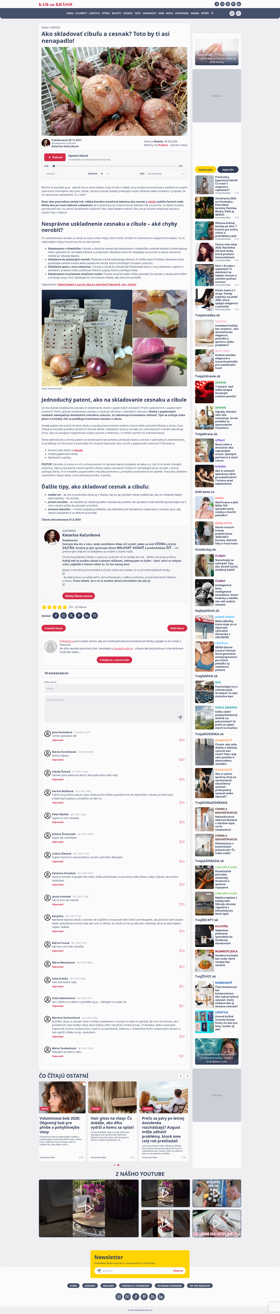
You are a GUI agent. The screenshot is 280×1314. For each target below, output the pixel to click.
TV (212, 13)
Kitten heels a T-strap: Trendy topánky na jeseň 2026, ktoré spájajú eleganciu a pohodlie (226, 298)
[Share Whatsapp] (63, 615)
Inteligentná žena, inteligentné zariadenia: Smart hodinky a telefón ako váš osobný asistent (226, 595)
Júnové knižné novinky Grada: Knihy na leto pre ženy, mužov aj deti (226, 1023)
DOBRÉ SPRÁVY (225, 617)
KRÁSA (69, 13)
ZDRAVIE (128, 13)
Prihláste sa (67, 641)
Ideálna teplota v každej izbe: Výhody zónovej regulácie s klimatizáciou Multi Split (226, 905)
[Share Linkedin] (87, 615)
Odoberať (178, 1270)
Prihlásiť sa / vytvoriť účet (114, 660)
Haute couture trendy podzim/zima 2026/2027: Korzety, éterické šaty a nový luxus (226, 535)
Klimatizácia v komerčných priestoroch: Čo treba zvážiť (225, 848)
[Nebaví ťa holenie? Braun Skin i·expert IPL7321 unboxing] (166, 1223)
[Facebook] (217, 4)
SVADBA (195, 13)
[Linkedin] (239, 4)
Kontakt (90, 1285)
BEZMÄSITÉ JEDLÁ (226, 951)
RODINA (220, 466)
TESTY (137, 13)
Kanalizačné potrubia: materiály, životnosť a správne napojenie (223, 879)
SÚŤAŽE (205, 13)
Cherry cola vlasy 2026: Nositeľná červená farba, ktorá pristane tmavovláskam (226, 251)
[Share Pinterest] (79, 615)
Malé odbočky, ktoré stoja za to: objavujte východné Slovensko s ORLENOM (226, 629)
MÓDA (169, 13)
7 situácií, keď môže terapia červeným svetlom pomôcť (225, 391)
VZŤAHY (106, 13)
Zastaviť (50, 173)
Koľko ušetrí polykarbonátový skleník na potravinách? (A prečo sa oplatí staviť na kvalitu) (226, 719)
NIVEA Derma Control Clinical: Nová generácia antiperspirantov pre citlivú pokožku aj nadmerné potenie (226, 659)
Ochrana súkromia (169, 1285)
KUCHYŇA (221, 926)
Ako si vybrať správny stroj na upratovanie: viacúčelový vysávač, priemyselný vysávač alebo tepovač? (225, 785)
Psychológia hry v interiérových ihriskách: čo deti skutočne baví (226, 691)
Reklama (108, 1285)
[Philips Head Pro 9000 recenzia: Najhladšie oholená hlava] (217, 1193)
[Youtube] (222, 4)
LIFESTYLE (94, 13)
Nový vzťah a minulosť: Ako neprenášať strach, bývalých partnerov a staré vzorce (226, 452)
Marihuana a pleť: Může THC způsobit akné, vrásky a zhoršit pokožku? (227, 509)
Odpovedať (58, 740)
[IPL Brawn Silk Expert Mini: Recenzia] (217, 1223)
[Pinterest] (233, 4)
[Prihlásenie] (232, 13)
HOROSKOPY (149, 13)
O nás (73, 1285)
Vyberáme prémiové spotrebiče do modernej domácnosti (224, 937)
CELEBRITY (81, 13)
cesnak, (78, 450)
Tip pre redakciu (200, 1285)
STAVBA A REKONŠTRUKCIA (226, 810)
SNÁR (161, 13)
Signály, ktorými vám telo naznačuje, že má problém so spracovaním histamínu (226, 419)
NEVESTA (220, 321)
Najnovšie (227, 169)
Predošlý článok (54, 628)
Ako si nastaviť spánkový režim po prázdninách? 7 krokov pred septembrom (226, 477)
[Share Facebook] (55, 615)
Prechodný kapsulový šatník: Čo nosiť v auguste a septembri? (226, 183)
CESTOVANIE (182, 13)
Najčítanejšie (205, 169)
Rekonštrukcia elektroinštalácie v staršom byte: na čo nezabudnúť (226, 823)
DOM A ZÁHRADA (226, 707)
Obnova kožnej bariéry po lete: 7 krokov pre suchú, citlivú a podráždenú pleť (227, 229)
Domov (45, 27)
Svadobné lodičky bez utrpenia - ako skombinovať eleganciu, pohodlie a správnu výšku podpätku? (227, 335)
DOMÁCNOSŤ (223, 740)
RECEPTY (116, 13)
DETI (218, 682)
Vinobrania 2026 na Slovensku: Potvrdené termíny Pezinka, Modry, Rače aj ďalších (226, 206)
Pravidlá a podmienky (136, 1285)
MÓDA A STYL (224, 523)
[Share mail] (94, 615)
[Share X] (71, 615)
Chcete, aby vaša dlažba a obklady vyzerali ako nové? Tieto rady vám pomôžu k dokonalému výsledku (226, 754)
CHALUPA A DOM (226, 867)
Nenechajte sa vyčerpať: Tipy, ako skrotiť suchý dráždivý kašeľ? (226, 564)
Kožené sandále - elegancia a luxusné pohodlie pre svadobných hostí (226, 361)
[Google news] (152, 1296)
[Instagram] (228, 4)
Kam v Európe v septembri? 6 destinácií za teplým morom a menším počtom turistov (226, 274)
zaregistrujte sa (123, 648)
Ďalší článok (177, 628)
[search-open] (238, 13)
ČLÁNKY (220, 556)
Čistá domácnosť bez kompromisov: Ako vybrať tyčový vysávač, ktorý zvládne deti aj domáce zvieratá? (226, 996)
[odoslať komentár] (180, 717)
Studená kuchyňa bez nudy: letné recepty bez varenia (226, 960)
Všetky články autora (78, 596)
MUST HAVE (222, 351)
